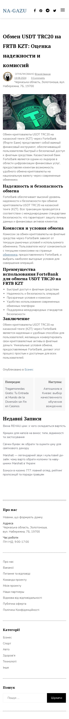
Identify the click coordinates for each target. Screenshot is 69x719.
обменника (10, 255)
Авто (6, 649)
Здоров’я (9, 655)
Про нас (8, 562)
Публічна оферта (14, 604)
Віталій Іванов (43, 74)
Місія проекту (12, 586)
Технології (10, 661)
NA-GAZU (15, 10)
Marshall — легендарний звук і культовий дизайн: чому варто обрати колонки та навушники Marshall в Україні (33, 459)
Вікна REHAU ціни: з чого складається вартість (34, 426)
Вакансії (8, 568)
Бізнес (29, 369)
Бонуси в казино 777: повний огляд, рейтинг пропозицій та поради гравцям (32, 472)
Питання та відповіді (16, 574)
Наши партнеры (13, 592)
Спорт (7, 643)
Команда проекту (15, 580)
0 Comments (38, 78)
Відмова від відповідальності (22, 598)
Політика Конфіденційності (21, 610)
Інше (6, 668)
